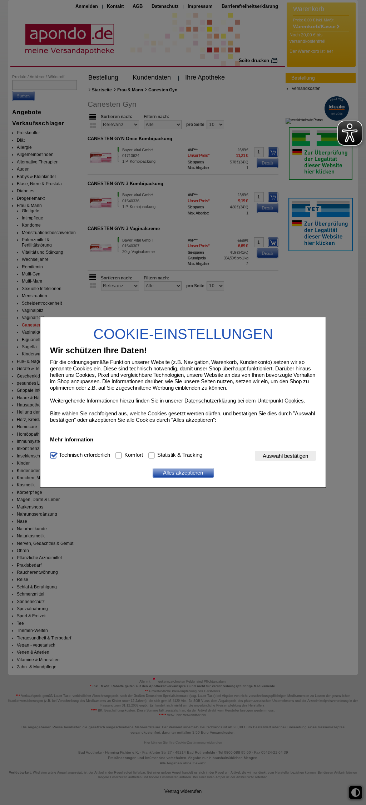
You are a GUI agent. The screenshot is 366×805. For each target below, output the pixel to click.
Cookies (294, 401)
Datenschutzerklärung (210, 401)
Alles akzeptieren (183, 473)
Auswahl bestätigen (285, 456)
